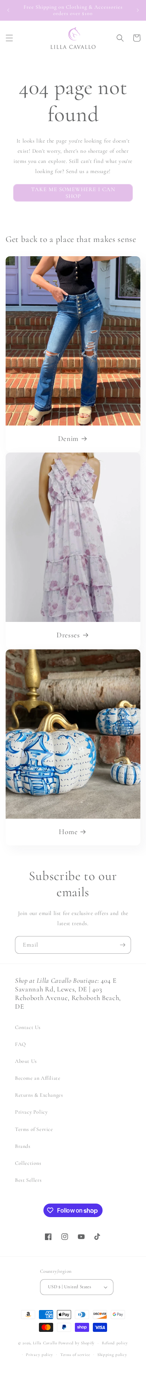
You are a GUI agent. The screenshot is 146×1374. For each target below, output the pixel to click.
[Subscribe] (122, 945)
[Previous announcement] (8, 10)
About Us (26, 1061)
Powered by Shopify (76, 1343)
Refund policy (115, 1343)
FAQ (20, 1044)
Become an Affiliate (37, 1078)
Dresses (68, 635)
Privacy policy (39, 1354)
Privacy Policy (31, 1112)
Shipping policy (112, 1354)
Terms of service (75, 1354)
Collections (28, 1163)
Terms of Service (34, 1129)
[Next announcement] (138, 10)
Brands (23, 1146)
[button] (9, 38)
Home (68, 831)
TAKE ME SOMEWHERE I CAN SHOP (73, 192)
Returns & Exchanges (39, 1095)
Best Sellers (28, 1180)
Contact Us (28, 1027)
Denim (68, 438)
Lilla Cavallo (45, 1343)
